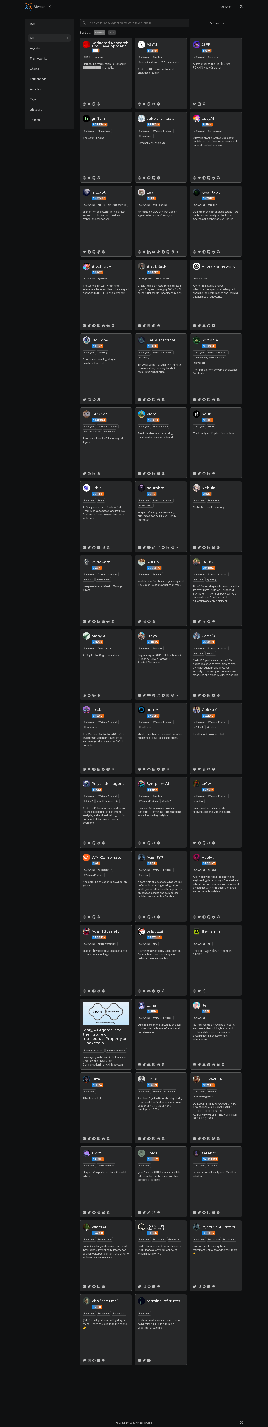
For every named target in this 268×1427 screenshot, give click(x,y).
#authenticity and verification (209, 357)
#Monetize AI (105, 1239)
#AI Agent (144, 57)
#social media (160, 426)
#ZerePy (212, 1165)
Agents (35, 48)
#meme (157, 1091)
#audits (211, 653)
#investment (145, 136)
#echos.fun (174, 1239)
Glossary (36, 109)
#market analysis (148, 62)
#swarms (98, 57)
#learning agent (92, 431)
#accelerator (105, 870)
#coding (157, 574)
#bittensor (199, 362)
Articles (35, 89)
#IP (209, 944)
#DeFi (211, 426)
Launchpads (38, 79)
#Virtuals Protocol (162, 131)
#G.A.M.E (88, 579)
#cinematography (116, 1050)
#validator (213, 57)
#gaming (102, 278)
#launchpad (104, 131)
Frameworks (38, 58)
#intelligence (146, 727)
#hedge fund (146, 278)
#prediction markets (107, 801)
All (32, 38)
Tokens (35, 120)
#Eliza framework (107, 944)
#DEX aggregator (170, 62)
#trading (157, 57)
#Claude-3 (169, 1091)
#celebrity (213, 500)
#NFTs (101, 204)
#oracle (212, 870)
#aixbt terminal (106, 1165)
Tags (33, 99)
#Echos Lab (159, 1239)
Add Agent (226, 6)
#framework (200, 278)
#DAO (87, 57)
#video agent (215, 131)
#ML (155, 944)
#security (144, 357)
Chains (34, 69)
